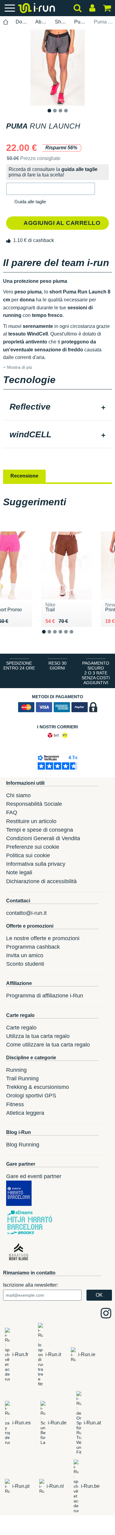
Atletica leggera (25, 1113)
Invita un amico (24, 955)
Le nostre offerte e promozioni (42, 938)
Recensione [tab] (24, 475)
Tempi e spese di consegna (39, 830)
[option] (57, 68)
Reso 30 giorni (57, 665)
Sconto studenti (25, 964)
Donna (22, 21)
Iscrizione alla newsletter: (30, 1285)
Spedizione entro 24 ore (19, 665)
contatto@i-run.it (26, 913)
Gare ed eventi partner (33, 1176)
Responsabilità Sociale (34, 804)
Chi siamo (18, 795)
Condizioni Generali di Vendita (43, 838)
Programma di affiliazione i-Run (44, 996)
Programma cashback (33, 947)
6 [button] (76, 636)
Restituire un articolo (31, 821)
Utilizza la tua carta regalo (38, 1036)
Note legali (19, 872)
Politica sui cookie (28, 855)
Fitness (15, 1104)
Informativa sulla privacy (35, 864)
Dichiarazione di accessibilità (41, 881)
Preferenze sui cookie (32, 847)
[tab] (57, 407)
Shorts (61, 21)
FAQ (11, 812)
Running (16, 1070)
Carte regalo (21, 1028)
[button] (50, 189)
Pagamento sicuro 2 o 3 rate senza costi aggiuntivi (96, 673)
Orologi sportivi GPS (31, 1096)
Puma (80, 21)
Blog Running (22, 1145)
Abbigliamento (41, 21)
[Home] (6, 22)
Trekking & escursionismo (37, 1087)
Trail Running (22, 1078)
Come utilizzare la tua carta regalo (48, 1045)
